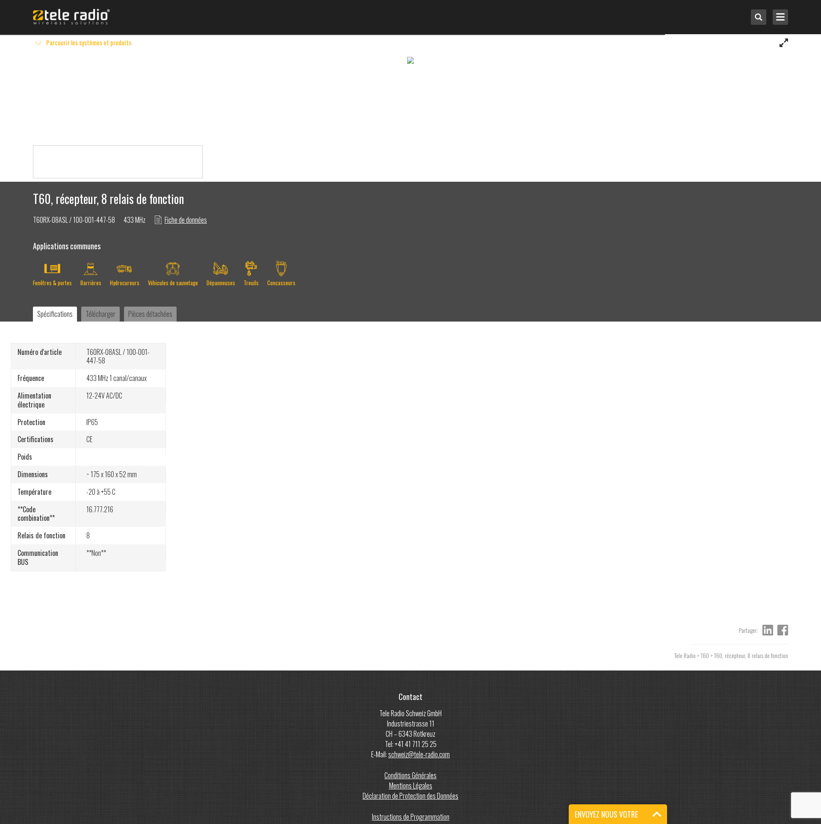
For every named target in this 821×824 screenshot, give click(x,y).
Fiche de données (186, 220)
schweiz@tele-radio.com (419, 754)
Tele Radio (685, 655)
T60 (705, 655)
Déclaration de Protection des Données (410, 796)
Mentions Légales (410, 785)
